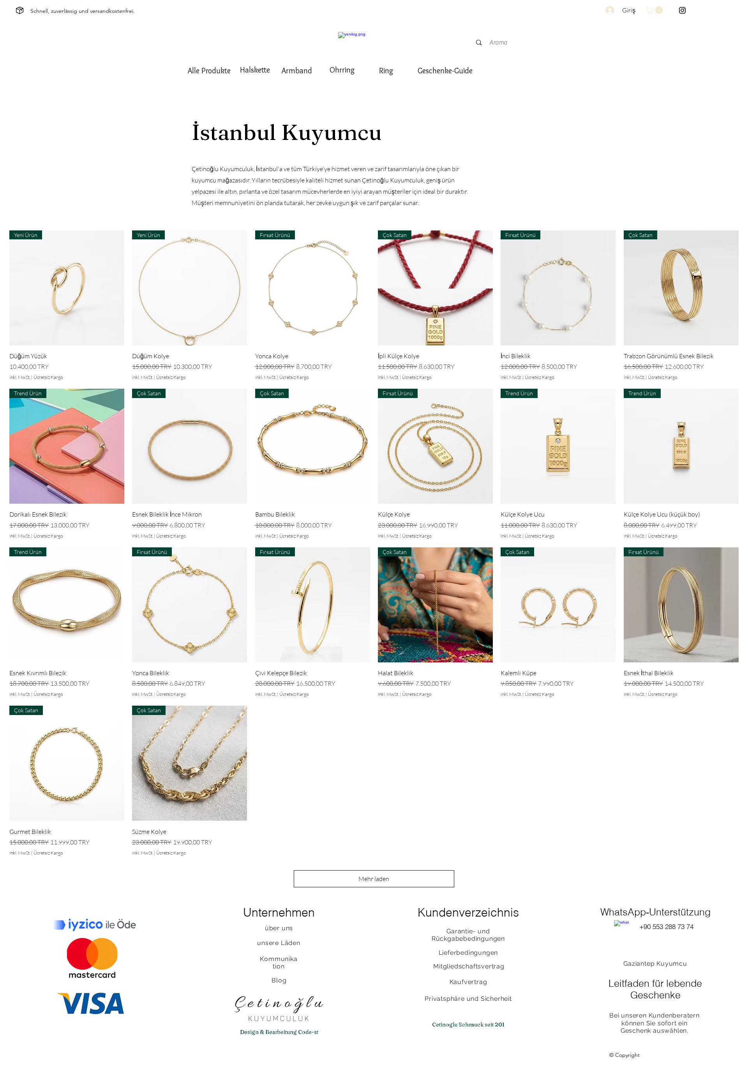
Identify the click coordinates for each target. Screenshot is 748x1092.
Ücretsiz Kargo (48, 377)
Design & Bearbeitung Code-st (279, 1031)
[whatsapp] (621, 927)
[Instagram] (682, 10)
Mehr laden (373, 879)
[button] (655, 10)
